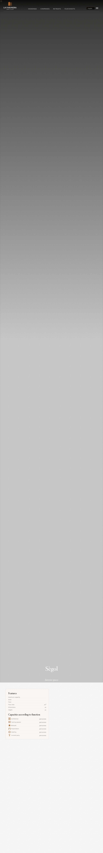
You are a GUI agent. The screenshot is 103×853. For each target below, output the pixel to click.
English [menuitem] (90, 8)
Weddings (32, 8)
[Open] (97, 8)
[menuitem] (90, 8)
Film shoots (70, 8)
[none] (90, 8)
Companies (45, 8)
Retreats (57, 8)
